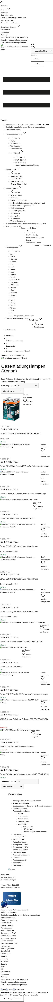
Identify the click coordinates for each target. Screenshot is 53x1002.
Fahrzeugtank (18, 834)
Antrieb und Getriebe (21, 803)
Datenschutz (5, 972)
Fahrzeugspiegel (19, 852)
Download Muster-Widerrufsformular (24, 995)
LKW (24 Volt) (28, 829)
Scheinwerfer (23, 816)
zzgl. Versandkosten (26, 992)
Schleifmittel (17, 863)
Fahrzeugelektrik (19, 837)
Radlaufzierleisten (19, 842)
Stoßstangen (18, 865)
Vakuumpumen (18, 839)
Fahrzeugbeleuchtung (21, 811)
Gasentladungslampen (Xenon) (35, 832)
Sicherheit (4, 961)
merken (30, 402)
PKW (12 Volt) (28, 826)
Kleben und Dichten (20, 850)
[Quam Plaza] (3, 47)
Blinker (20, 814)
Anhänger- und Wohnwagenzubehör (27, 801)
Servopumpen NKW (20, 847)
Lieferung (4, 959)
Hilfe (2, 969)
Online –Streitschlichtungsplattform (14, 985)
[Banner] (11, 869)
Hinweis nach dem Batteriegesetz (13, 982)
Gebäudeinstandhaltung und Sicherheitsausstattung (32, 806)
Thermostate (18, 857)
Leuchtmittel (22, 824)
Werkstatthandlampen (21, 855)
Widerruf (4, 977)
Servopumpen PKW (20, 845)
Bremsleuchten (23, 821)
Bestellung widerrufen (12, 999)
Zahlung (4, 964)
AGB (2, 967)
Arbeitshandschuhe (20, 808)
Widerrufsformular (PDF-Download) (14, 979)
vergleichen (27, 404)
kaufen (25, 395)
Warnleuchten (23, 819)
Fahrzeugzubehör (19, 860)
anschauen (27, 397)
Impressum (5, 974)
